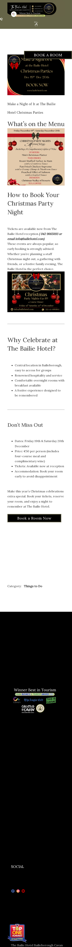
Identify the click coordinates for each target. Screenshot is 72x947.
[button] (36, 24)
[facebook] (13, 891)
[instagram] (18, 891)
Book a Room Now (34, 518)
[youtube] (23, 891)
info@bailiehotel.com (29, 239)
